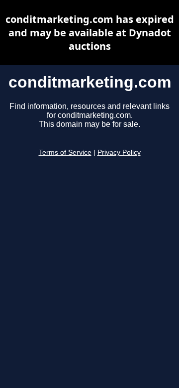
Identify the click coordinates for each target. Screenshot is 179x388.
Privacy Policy (119, 152)
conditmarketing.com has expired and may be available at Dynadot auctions (89, 32)
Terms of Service (65, 152)
